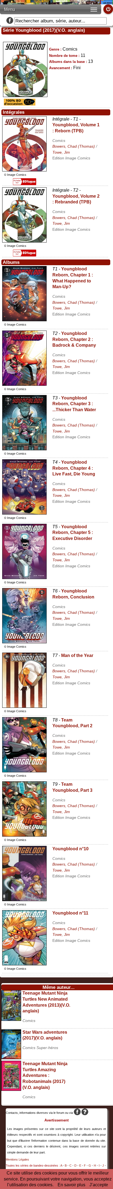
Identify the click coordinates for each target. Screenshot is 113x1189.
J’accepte (98, 1184)
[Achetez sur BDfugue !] (24, 183)
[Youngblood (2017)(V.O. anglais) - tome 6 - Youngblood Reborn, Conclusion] (24, 641)
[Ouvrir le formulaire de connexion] (108, 9)
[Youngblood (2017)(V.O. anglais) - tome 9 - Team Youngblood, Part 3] (24, 835)
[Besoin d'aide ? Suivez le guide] (84, 1112)
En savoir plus (71, 1184)
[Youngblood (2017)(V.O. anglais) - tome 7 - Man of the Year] (24, 706)
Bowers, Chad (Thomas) (73, 146)
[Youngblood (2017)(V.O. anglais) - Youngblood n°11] (24, 964)
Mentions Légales (17, 1159)
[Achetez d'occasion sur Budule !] (18, 104)
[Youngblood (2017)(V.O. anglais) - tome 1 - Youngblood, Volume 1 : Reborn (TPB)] (24, 170)
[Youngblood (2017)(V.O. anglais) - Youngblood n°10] (24, 899)
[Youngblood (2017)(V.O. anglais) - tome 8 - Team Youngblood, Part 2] (24, 771)
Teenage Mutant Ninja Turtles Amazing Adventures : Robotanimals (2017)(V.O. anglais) (44, 1075)
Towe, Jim (61, 152)
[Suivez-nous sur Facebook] (9, 21)
